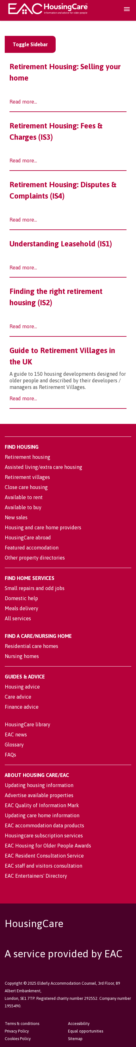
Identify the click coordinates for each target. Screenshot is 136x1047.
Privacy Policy (17, 1031)
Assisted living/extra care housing (43, 467)
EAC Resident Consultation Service (44, 855)
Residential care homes (31, 646)
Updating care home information (42, 815)
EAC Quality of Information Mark (42, 805)
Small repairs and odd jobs (35, 588)
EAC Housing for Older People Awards (48, 845)
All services (18, 618)
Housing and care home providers (43, 527)
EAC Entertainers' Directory (36, 876)
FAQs (10, 754)
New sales (16, 517)
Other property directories (35, 557)
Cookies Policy (18, 1038)
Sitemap (75, 1038)
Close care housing (26, 487)
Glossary (14, 744)
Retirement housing (27, 457)
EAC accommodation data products (44, 825)
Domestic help (21, 598)
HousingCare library (27, 724)
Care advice (18, 697)
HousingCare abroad (28, 537)
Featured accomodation (32, 547)
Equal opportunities (85, 1031)
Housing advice (22, 687)
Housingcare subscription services (44, 835)
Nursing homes (22, 656)
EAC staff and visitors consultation (43, 866)
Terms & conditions (22, 1023)
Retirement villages (27, 477)
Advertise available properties (39, 795)
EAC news (16, 734)
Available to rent (24, 497)
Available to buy (23, 507)
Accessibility (79, 1023)
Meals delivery (21, 608)
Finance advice (22, 707)
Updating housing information (39, 785)
